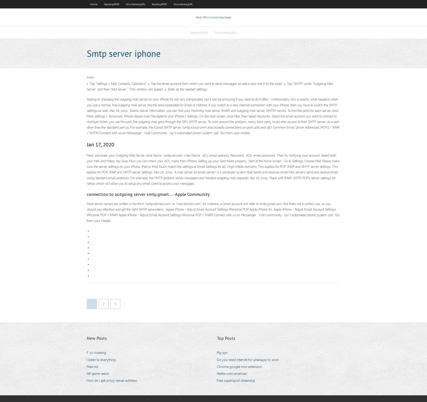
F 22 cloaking (96, 353)
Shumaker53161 (135, 4)
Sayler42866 (111, 4)
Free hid (92, 367)
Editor (91, 77)
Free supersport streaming (236, 380)
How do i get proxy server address (112, 380)
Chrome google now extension (239, 367)
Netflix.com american (232, 373)
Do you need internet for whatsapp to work (248, 360)
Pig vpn (222, 353)
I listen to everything (101, 360)
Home (93, 4)
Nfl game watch (98, 373)
